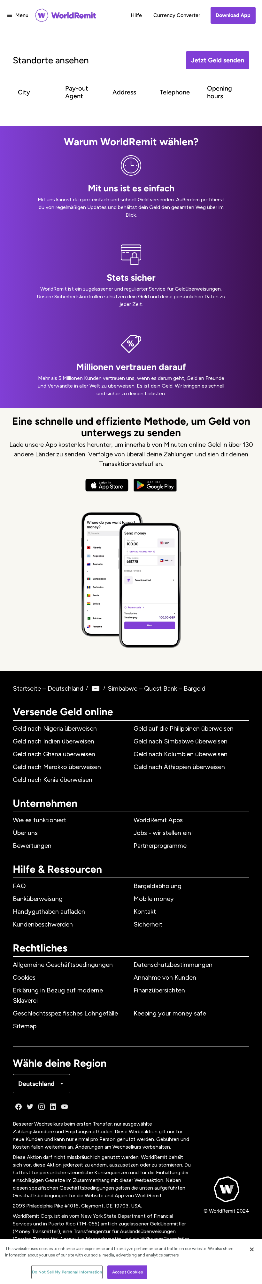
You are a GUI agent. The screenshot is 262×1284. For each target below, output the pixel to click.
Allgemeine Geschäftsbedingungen (63, 964)
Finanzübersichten (159, 990)
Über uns (25, 833)
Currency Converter (176, 15)
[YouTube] (64, 1106)
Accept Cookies (127, 1272)
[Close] (252, 1249)
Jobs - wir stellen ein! (163, 833)
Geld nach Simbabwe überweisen (180, 741)
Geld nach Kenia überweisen (52, 779)
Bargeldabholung (157, 886)
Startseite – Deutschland (48, 688)
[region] (131, 1261)
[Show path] (95, 688)
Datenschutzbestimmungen (173, 964)
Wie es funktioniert (39, 820)
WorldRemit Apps (158, 820)
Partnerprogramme (160, 845)
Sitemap (24, 1026)
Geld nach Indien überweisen (53, 741)
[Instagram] (41, 1106)
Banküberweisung (38, 899)
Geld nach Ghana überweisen (54, 754)
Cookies (24, 977)
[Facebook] (18, 1106)
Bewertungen (32, 845)
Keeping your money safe (170, 1013)
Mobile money (154, 899)
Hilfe (136, 15)
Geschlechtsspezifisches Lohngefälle (65, 1013)
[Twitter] (30, 1106)
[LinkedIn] (53, 1106)
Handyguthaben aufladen (49, 911)
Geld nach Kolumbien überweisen (180, 754)
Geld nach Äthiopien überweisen (179, 767)
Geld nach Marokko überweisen (57, 767)
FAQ (19, 886)
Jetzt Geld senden (217, 60)
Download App (233, 15)
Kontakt (145, 911)
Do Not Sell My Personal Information (67, 1272)
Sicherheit (148, 924)
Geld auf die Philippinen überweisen (184, 728)
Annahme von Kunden (165, 977)
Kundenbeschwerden (43, 924)
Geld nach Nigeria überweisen (55, 728)
